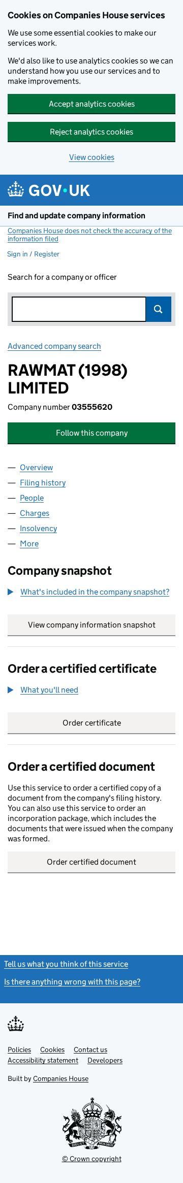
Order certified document (91, 862)
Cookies (52, 1049)
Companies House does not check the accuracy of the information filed (90, 234)
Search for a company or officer (62, 277)
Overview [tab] (36, 467)
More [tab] (29, 543)
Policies (19, 1049)
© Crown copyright (91, 1158)
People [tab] (32, 498)
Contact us (90, 1049)
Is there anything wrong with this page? (72, 982)
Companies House (60, 1078)
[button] (88, 592)
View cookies (91, 157)
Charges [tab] (34, 513)
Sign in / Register (33, 253)
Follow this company (92, 433)
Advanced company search (54, 346)
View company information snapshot (101, 625)
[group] (91, 593)
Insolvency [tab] (38, 528)
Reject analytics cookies (91, 132)
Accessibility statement (43, 1060)
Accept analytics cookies (92, 104)
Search (158, 309)
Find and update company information (76, 215)
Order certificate (92, 723)
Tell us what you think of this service (66, 964)
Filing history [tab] (43, 482)
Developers (105, 1060)
